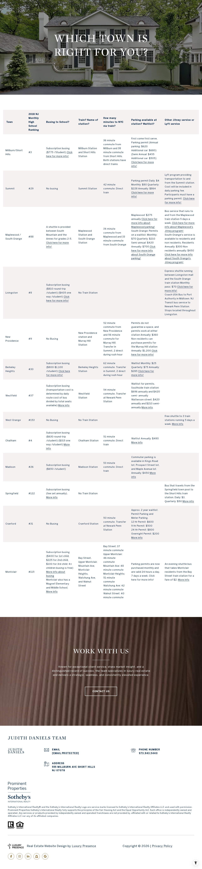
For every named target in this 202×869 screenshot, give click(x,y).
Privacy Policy (162, 846)
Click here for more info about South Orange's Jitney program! (179, 258)
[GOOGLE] (45, 856)
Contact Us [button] (101, 691)
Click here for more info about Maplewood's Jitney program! (180, 227)
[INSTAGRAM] (19, 856)
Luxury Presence (84, 846)
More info (64, 405)
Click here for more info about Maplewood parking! (144, 223)
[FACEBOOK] (11, 856)
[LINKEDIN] (28, 856)
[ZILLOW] (36, 856)
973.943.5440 (148, 753)
